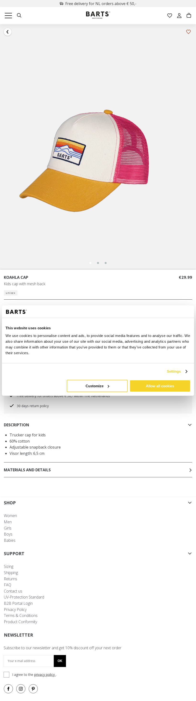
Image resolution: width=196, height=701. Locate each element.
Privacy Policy (15, 609)
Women (10, 515)
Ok (60, 661)
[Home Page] (98, 15)
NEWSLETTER (18, 635)
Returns (10, 578)
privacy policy (45, 674)
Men (8, 521)
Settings (174, 371)
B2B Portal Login (18, 603)
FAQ (7, 584)
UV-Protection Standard (24, 597)
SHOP (10, 503)
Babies (10, 540)
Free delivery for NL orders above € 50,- (100, 3)
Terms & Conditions (21, 615)
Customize (94, 386)
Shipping (11, 572)
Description (16, 424)
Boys (8, 534)
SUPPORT (14, 553)
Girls (7, 528)
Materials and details (27, 470)
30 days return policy (33, 406)
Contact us (13, 591)
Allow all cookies (160, 386)
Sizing (8, 566)
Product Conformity (20, 621)
